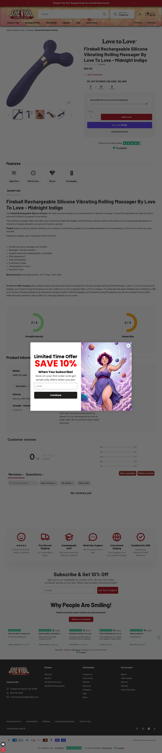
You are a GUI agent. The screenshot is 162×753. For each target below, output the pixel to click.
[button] (3, 744)
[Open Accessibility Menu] (3, 749)
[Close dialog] (128, 345)
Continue (55, 395)
